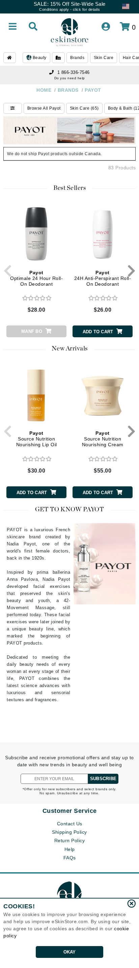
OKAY (69, 952)
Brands (77, 57)
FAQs (69, 857)
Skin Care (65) (84, 108)
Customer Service (70, 810)
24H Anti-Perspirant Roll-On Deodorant (102, 278)
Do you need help (69, 78)
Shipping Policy (69, 832)
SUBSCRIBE (103, 778)
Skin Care (104, 57)
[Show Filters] (12, 108)
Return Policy (69, 840)
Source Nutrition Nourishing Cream (102, 438)
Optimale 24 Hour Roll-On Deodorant (36, 278)
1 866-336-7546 (73, 72)
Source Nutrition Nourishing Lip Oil (36, 438)
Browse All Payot (44, 108)
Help (69, 849)
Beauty (39, 57)
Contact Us (69, 823)
